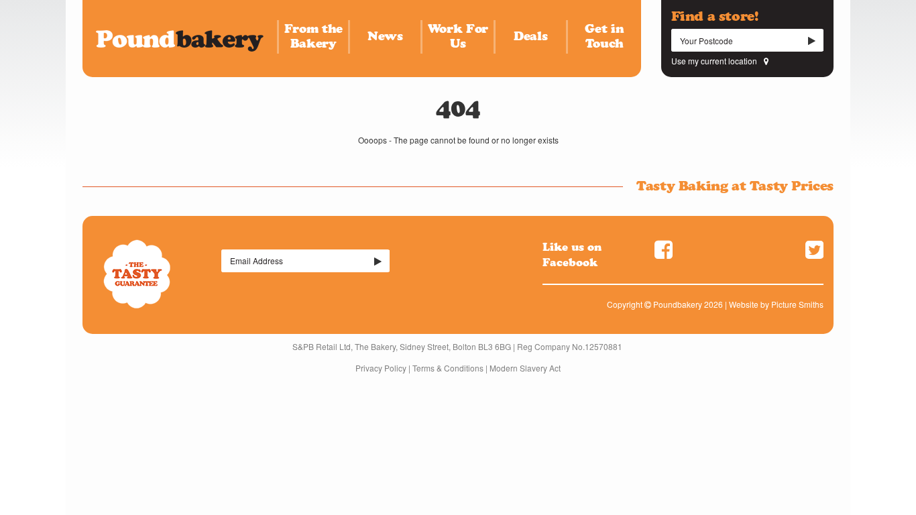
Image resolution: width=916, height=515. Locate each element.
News (385, 36)
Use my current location (714, 60)
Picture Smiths (797, 304)
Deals (530, 36)
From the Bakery (313, 36)
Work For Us (458, 36)
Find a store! (714, 16)
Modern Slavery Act (525, 368)
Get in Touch (604, 36)
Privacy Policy (380, 368)
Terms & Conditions (447, 368)
